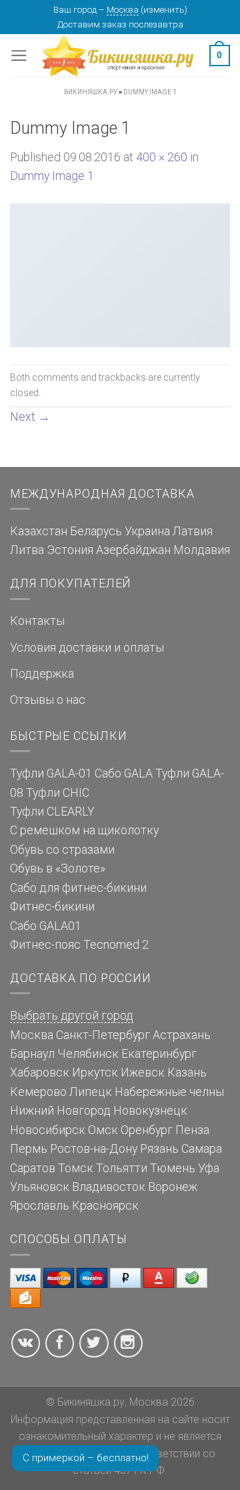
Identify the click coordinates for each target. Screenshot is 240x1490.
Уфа (208, 1168)
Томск (75, 1168)
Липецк (90, 1092)
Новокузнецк (150, 1110)
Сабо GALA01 (45, 926)
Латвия (193, 531)
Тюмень (172, 1168)
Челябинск (88, 1053)
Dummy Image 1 (52, 176)
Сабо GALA (124, 773)
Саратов (32, 1168)
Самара (201, 1148)
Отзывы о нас (47, 700)
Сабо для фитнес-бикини (78, 888)
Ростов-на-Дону (93, 1148)
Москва (123, 10)
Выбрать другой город (71, 1015)
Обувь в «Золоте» (57, 868)
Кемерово (38, 1092)
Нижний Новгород (60, 1110)
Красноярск (105, 1205)
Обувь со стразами (62, 849)
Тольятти (121, 1168)
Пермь (28, 1148)
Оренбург (147, 1130)
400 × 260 (161, 157)
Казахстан (38, 531)
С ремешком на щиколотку (84, 830)
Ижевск (143, 1072)
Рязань (159, 1148)
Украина (147, 531)
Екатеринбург (159, 1053)
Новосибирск (47, 1130)
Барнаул (32, 1053)
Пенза (192, 1130)
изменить (164, 10)
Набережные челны (169, 1092)
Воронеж (172, 1187)
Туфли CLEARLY (52, 811)
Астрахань (182, 1035)
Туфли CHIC (57, 793)
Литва (27, 550)
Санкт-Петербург (103, 1035)
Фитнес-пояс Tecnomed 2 (79, 944)
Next (30, 417)
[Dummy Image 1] (120, 274)
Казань (187, 1072)
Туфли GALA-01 (51, 773)
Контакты (37, 621)
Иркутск (95, 1072)
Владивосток (108, 1187)
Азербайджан (133, 550)
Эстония (70, 550)
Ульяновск (39, 1187)
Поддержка (42, 673)
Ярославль (39, 1205)
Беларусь (96, 531)
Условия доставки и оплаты (87, 647)
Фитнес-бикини (52, 906)
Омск (103, 1130)
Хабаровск (39, 1072)
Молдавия (201, 550)
